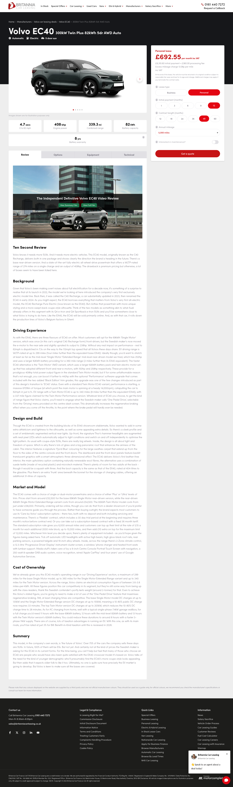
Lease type (164, 86)
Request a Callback (214, 8)
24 (182, 118)
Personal (204, 92)
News (200, 714)
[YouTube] (38, 733)
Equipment (93, 154)
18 (171, 118)
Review (25, 154)
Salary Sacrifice (205, 719)
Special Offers (148, 714)
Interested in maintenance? (172, 141)
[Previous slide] (15, 79)
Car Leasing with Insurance (211, 743)
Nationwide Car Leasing (153, 739)
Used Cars (92, 5)
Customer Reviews (207, 731)
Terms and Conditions (90, 731)
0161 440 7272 (42, 715)
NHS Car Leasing (149, 760)
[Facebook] (9, 733)
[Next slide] (139, 79)
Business (171, 92)
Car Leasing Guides (207, 727)
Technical (129, 154)
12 (214, 105)
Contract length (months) (171, 112)
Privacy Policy (86, 743)
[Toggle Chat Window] (226, 780)
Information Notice (89, 727)
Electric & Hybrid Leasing (153, 727)
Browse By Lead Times (152, 756)
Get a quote (187, 153)
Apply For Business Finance (154, 743)
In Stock (44, 5)
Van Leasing (147, 735)
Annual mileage (166, 126)
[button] (73, 109)
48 (204, 118)
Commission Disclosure (91, 719)
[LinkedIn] (31, 733)
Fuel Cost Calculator (207, 735)
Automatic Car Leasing (152, 752)
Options (58, 154)
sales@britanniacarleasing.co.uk (25, 723)
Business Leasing (149, 719)
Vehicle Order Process (208, 723)
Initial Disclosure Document (93, 723)
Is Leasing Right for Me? (91, 714)
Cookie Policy (86, 748)
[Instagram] (24, 733)
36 (193, 118)
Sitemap (202, 748)
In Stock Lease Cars (150, 731)
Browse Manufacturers (152, 748)
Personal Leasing (149, 723)
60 (215, 118)
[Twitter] (16, 733)
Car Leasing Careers (208, 739)
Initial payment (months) (171, 99)
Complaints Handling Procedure (95, 739)
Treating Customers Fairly (92, 735)
